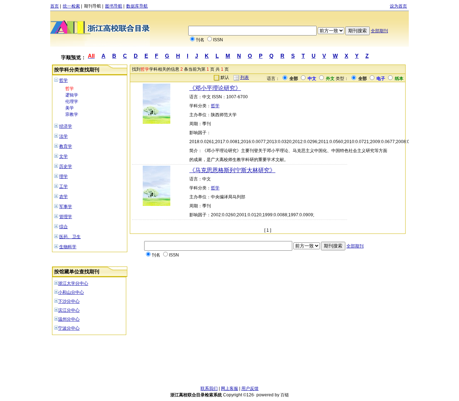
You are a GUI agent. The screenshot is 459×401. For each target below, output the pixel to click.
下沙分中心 (69, 301)
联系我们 (209, 388)
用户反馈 (250, 388)
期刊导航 (92, 6)
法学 (63, 136)
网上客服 (229, 388)
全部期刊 (379, 30)
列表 (244, 77)
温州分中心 (69, 319)
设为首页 (398, 6)
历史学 (65, 166)
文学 (63, 156)
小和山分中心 (71, 292)
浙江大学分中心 (73, 283)
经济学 (65, 126)
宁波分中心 (69, 328)
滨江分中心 (69, 310)
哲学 (63, 80)
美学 (69, 107)
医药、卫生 (70, 236)
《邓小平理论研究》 (215, 88)
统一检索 (71, 6)
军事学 (65, 206)
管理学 (65, 216)
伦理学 (71, 101)
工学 (63, 186)
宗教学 (71, 114)
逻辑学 (71, 95)
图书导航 (113, 6)
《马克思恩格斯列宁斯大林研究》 (232, 170)
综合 (63, 226)
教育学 (65, 146)
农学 (63, 196)
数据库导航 (137, 6)
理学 (63, 176)
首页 (54, 6)
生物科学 (67, 246)
